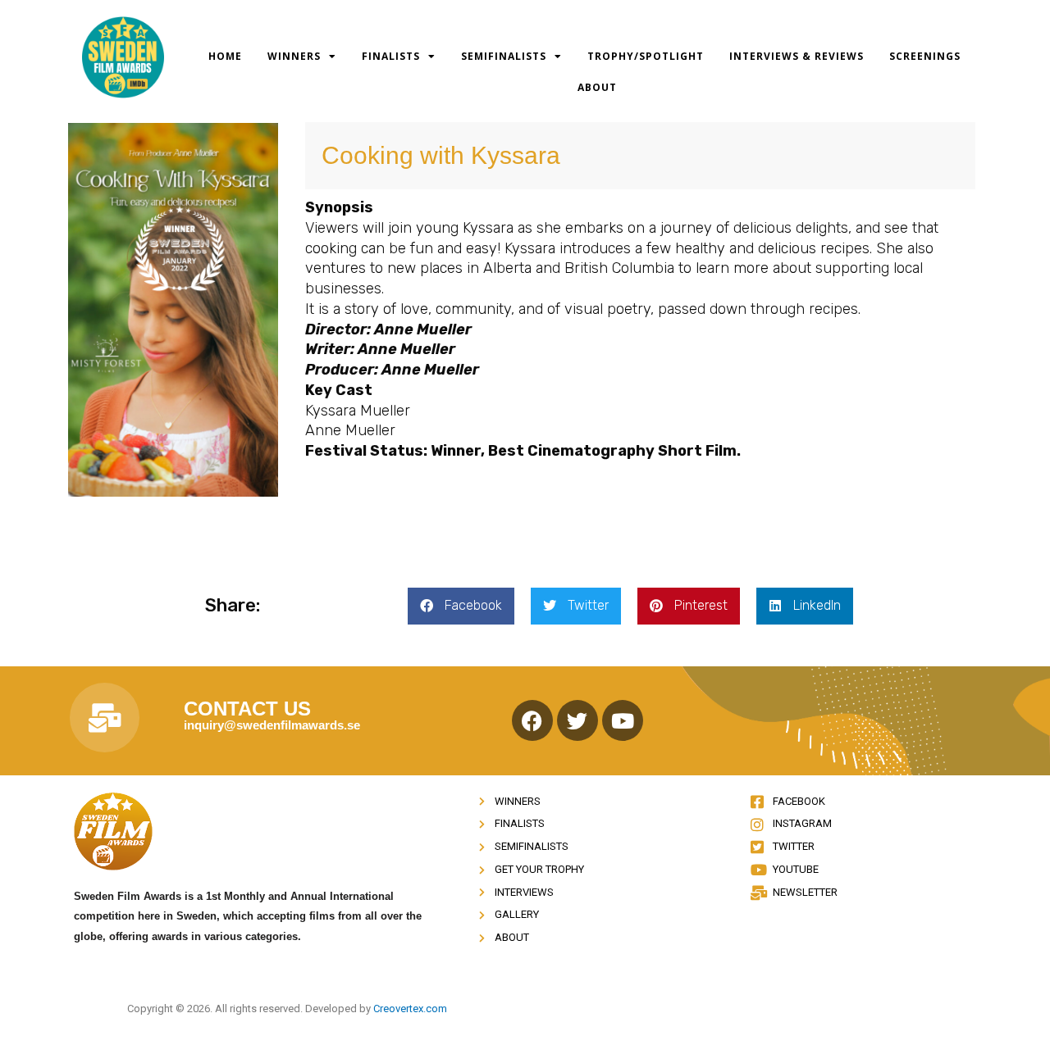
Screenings (925, 56)
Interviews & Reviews (796, 56)
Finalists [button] (391, 56)
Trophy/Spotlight (645, 56)
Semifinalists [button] (503, 56)
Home (225, 56)
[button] (461, 606)
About (597, 87)
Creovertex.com (410, 1008)
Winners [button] (294, 56)
